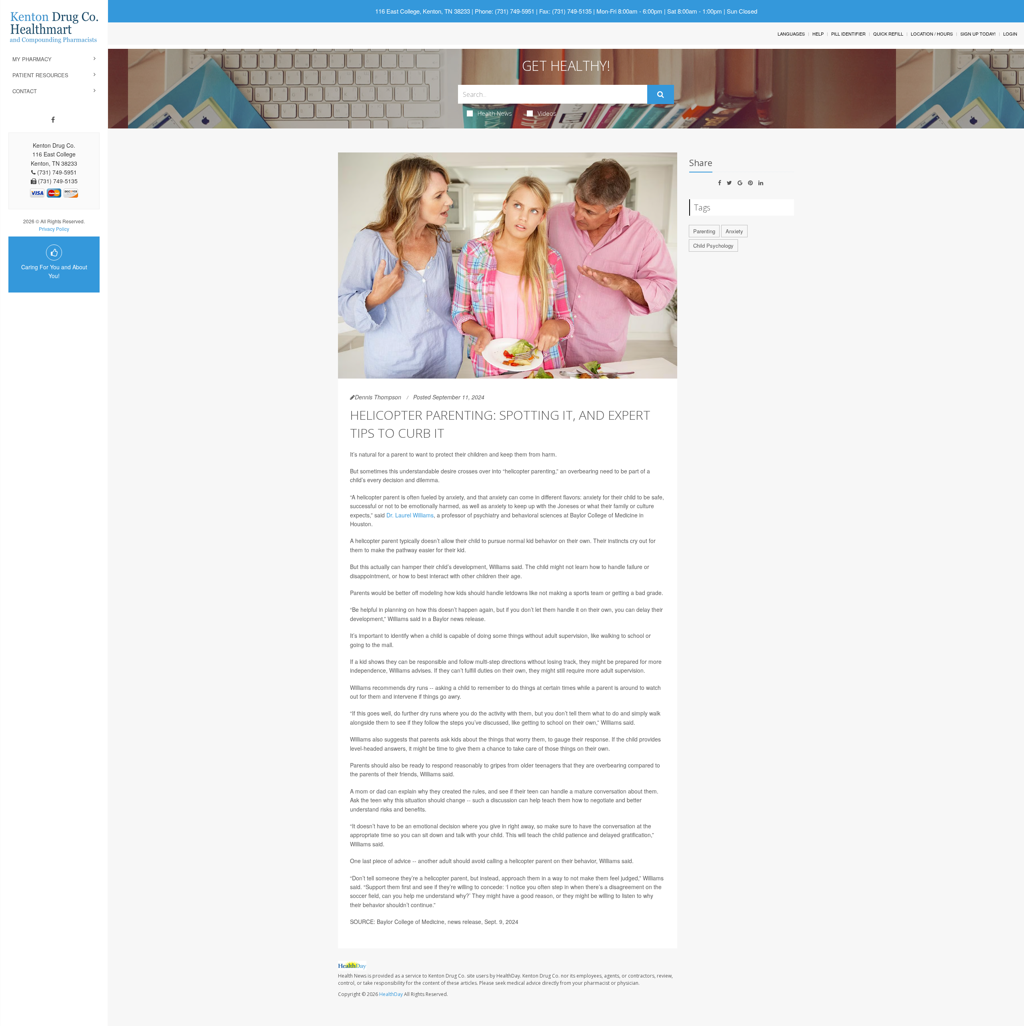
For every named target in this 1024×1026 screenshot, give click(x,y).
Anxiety (734, 231)
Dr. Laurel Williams (410, 515)
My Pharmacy (32, 59)
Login (1010, 33)
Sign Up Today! (978, 33)
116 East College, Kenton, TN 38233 (422, 11)
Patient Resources (40, 75)
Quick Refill (888, 33)
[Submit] (660, 94)
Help (818, 33)
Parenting (704, 231)
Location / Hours (932, 33)
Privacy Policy (54, 228)
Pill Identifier (848, 33)
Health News (495, 113)
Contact (24, 91)
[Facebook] (53, 120)
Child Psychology (713, 245)
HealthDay (391, 994)
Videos (547, 113)
